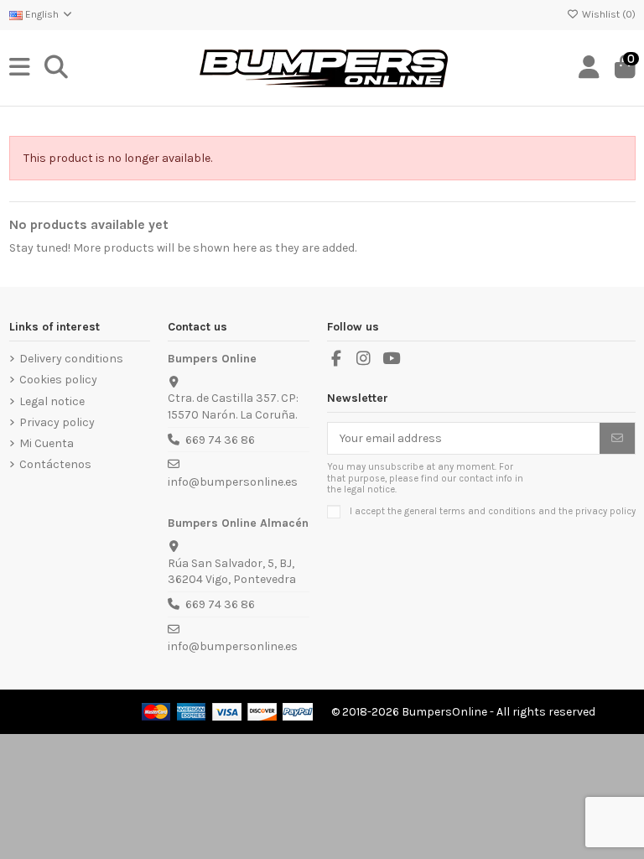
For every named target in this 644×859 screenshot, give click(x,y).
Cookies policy (58, 379)
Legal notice (52, 401)
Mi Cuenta (46, 443)
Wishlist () (607, 14)
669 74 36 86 (220, 440)
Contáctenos (55, 464)
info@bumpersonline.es (233, 482)
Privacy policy (57, 422)
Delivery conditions (71, 358)
